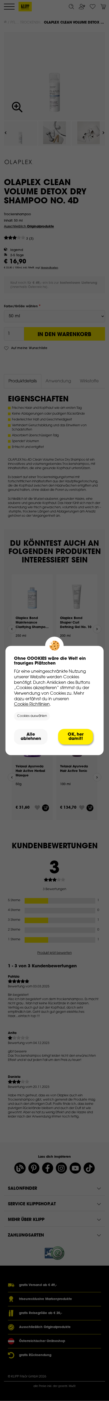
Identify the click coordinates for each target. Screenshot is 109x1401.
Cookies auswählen (32, 716)
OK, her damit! (76, 736)
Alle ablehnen (31, 736)
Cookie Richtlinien (32, 705)
